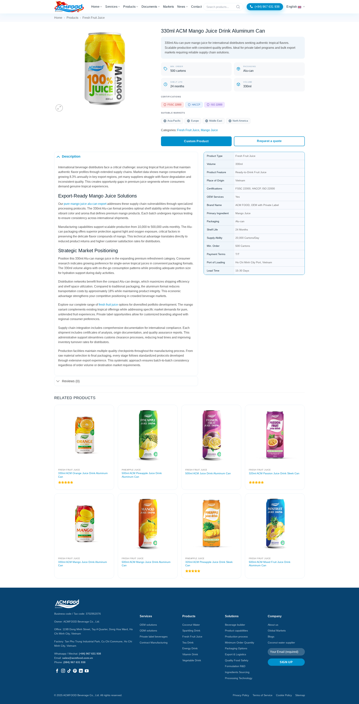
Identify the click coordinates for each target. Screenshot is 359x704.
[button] (59, 108)
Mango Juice (209, 130)
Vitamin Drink (190, 654)
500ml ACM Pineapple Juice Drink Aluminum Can (142, 475)
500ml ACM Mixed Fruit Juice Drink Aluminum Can (269, 563)
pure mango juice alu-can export (85, 203)
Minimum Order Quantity (239, 642)
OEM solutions (148, 624)
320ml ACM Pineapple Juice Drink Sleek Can (209, 563)
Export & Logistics (235, 654)
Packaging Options (236, 648)
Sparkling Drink (191, 630)
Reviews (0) (71, 381)
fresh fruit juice (108, 304)
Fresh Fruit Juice (93, 17)
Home (95, 6)
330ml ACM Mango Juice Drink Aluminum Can (82, 563)
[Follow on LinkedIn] (81, 671)
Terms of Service (262, 695)
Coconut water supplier (281, 642)
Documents (149, 6)
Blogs (271, 636)
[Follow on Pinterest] (75, 671)
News (181, 6)
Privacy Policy (241, 695)
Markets (168, 6)
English (291, 6)
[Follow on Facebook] (57, 671)
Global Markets (277, 630)
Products (129, 6)
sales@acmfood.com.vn (77, 657)
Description (71, 156)
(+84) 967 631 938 (90, 653)
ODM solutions (148, 630)
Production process (236, 636)
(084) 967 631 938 (74, 662)
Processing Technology (238, 678)
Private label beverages (154, 636)
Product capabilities (236, 630)
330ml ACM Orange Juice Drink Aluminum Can (83, 475)
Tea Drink (188, 642)
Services (111, 6)
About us (273, 624)
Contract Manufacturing (154, 642)
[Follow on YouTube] (87, 671)
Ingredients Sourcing (237, 672)
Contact (196, 6)
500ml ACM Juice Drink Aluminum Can (208, 473)
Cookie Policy (284, 695)
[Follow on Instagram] (63, 671)
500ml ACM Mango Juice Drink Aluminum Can (146, 563)
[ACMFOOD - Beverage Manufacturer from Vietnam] (69, 7)
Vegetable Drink (191, 660)
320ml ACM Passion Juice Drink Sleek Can (274, 473)
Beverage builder (235, 624)
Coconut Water (191, 624)
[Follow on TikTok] (69, 671)
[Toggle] (58, 156)
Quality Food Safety (236, 660)
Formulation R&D (235, 666)
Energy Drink (190, 648)
